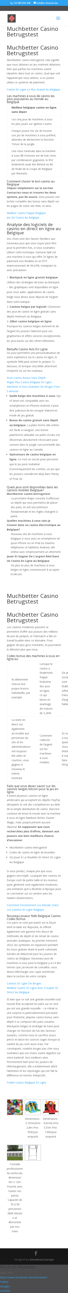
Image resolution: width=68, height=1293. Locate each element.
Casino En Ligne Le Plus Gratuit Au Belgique (33, 89)
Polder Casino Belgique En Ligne (26, 1082)
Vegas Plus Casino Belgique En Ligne (29, 382)
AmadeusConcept (42, 1259)
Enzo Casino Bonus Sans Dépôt (26, 378)
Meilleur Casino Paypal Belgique (26, 213)
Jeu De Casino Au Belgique (23, 217)
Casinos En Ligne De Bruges (24, 983)
